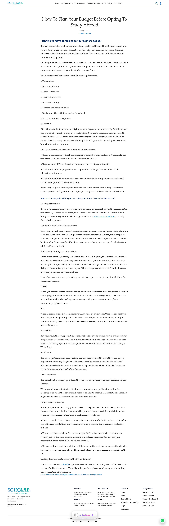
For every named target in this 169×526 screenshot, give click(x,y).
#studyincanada (71, 475)
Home (123, 492)
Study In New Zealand (150, 499)
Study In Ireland (148, 495)
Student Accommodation (96, 3)
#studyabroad (45, 475)
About (57, 3)
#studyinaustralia (58, 475)
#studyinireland (83, 475)
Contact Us (118, 3)
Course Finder (80, 3)
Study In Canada (148, 506)
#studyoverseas (96, 475)
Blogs (110, 3)
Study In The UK (148, 492)
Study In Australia (149, 502)
